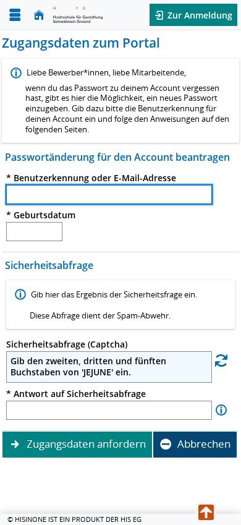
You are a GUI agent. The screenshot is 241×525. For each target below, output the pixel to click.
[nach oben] (206, 513)
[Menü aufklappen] (14, 15)
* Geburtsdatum (40, 215)
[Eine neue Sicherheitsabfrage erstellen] (221, 360)
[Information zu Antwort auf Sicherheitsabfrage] (221, 410)
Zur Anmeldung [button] (198, 15)
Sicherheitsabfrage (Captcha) (66, 344)
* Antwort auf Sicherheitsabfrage (76, 393)
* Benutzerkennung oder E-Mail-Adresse (91, 178)
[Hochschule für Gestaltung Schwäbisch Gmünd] (78, 15)
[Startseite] (39, 15)
